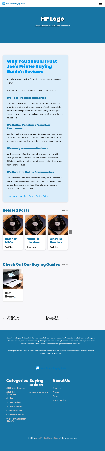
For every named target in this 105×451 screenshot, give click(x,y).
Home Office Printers (39, 392)
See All (65, 210)
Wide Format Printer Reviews (16, 420)
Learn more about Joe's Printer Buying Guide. (28, 196)
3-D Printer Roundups (11, 393)
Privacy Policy (59, 400)
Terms (55, 396)
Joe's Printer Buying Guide (47, 438)
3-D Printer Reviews (15, 388)
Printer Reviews (13, 402)
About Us (56, 388)
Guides (9, 398)
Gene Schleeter (64, 26)
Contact (56, 392)
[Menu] (100, 3)
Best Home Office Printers (11, 298)
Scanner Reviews (14, 410)
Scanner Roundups (15, 415)
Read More (9, 247)
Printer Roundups (14, 406)
